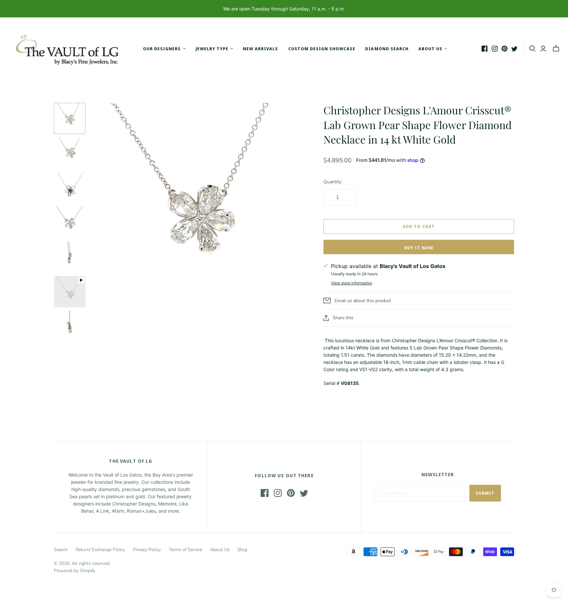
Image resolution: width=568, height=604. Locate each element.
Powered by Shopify (74, 571)
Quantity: (332, 182)
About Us (220, 550)
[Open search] (532, 48)
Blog (242, 550)
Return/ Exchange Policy (100, 550)
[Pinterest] (505, 49)
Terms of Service (185, 550)
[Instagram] (495, 49)
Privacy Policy (147, 550)
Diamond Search (387, 49)
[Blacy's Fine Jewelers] (70, 48)
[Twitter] (514, 49)
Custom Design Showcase (322, 49)
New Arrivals (260, 49)
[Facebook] (484, 49)
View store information (351, 282)
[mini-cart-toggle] (556, 48)
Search (61, 550)
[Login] (543, 48)
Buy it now (418, 248)
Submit (485, 493)
